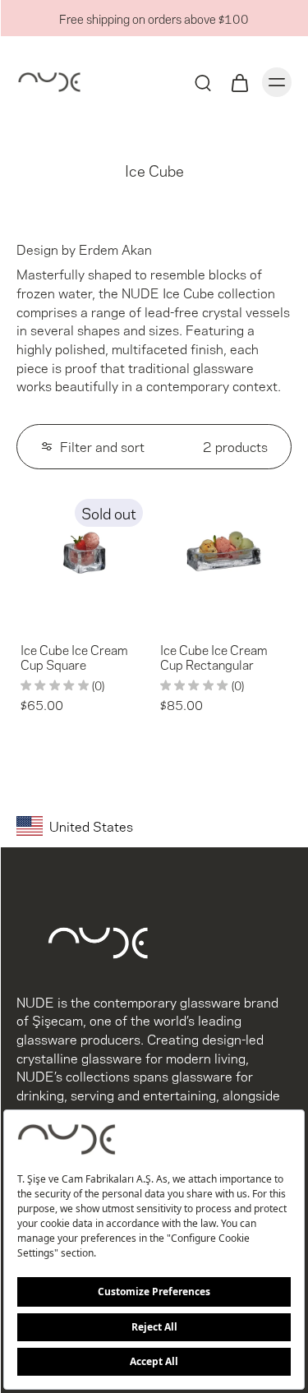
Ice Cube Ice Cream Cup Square (74, 656)
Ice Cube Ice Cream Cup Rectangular (213, 656)
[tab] (28, 615)
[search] (203, 82)
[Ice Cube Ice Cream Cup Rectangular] (224, 557)
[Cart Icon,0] (239, 82)
